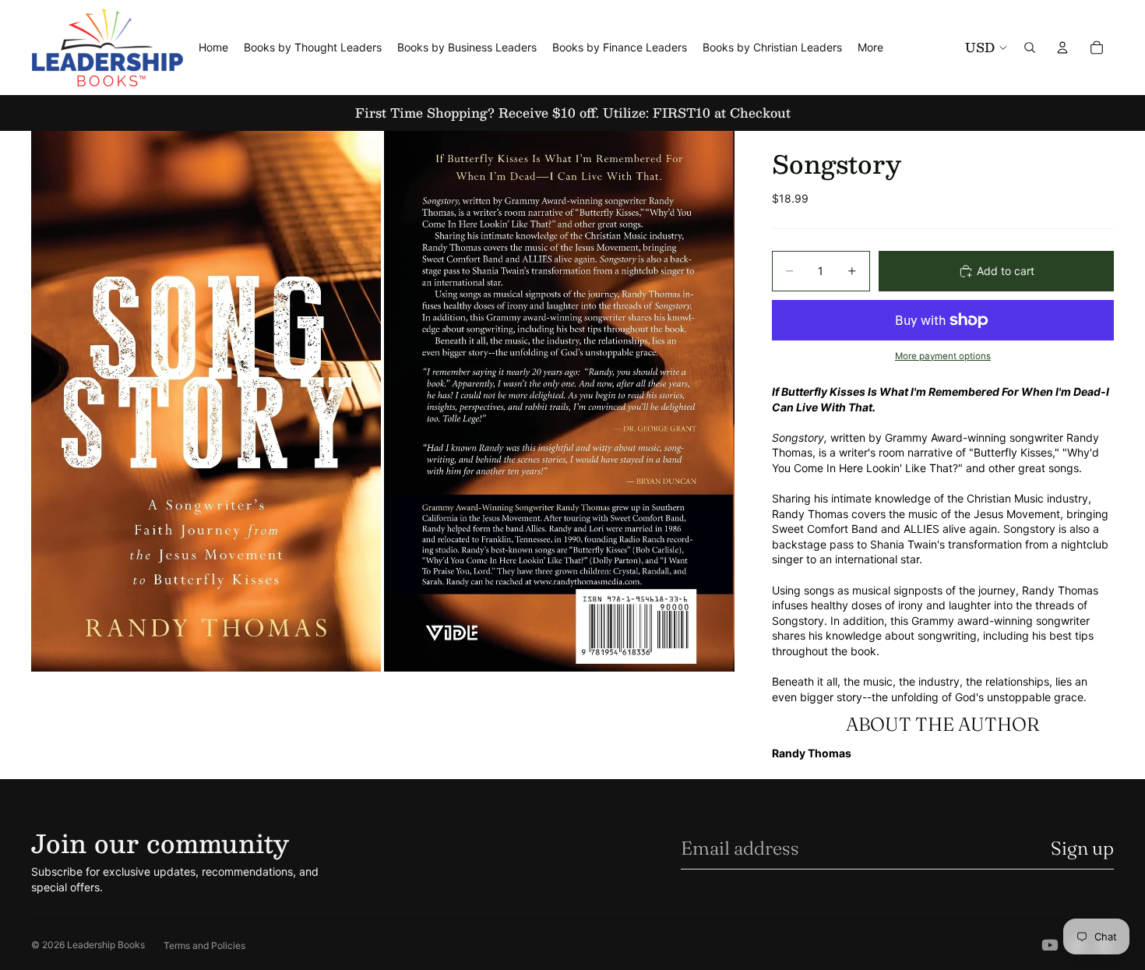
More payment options (943, 356)
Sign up (1082, 848)
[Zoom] (206, 401)
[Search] (1030, 47)
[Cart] (1097, 47)
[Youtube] (1050, 945)
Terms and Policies (204, 945)
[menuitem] (870, 47)
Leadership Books (106, 945)
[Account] (1062, 47)
